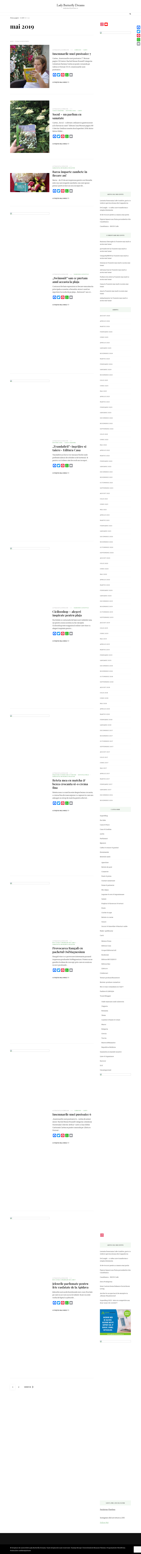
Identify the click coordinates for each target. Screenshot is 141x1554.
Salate (103, 899)
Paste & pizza (106, 876)
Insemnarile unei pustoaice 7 (71, 54)
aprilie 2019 (105, 644)
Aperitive (105, 862)
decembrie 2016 (106, 795)
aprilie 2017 (105, 773)
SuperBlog (104, 816)
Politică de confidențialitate (20, 1551)
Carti (85, 50)
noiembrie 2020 (106, 542)
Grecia (104, 1034)
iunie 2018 (104, 698)
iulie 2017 (104, 757)
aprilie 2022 (105, 450)
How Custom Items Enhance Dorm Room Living (115, 1287)
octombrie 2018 (106, 676)
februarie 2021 (106, 526)
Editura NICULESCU (108, 959)
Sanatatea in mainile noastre (63, 168)
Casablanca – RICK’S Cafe (109, 226)
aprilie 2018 (105, 709)
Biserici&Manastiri (108, 1043)
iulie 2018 (104, 693)
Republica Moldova (108, 1047)
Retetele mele (83, 775)
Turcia (103, 1038)
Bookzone (105, 955)
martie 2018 (105, 714)
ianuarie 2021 (105, 531)
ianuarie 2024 (105, 369)
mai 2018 (103, 703)
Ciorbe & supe (106, 913)
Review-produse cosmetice (110, 982)
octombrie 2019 (106, 612)
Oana (102, 284)
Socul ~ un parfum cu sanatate (66, 116)
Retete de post (106, 867)
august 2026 (105, 316)
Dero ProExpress (106, 1282)
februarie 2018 (106, 719)
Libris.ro (78, 50)
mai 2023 (103, 391)
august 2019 (105, 623)
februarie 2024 (106, 364)
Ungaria (104, 1006)
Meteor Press (106, 941)
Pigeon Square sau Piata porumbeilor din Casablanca (115, 220)
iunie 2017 (104, 763)
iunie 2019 (104, 633)
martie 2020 (105, 585)
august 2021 (105, 493)
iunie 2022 (104, 439)
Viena (103, 1015)
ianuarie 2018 (105, 725)
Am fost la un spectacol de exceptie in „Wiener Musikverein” (114, 1294)
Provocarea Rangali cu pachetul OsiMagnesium (68, 950)
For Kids (103, 820)
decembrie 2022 (106, 418)
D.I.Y (101, 1065)
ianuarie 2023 (105, 412)
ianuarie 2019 (105, 660)
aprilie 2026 (105, 321)
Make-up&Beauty (106, 931)
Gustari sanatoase (108, 881)
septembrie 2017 (106, 746)
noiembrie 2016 (106, 800)
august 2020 (105, 558)
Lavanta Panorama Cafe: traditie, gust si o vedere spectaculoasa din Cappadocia (115, 202)
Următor (27, 1387)
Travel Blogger (105, 996)
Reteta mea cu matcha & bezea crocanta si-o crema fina (70, 783)
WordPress (121, 1548)
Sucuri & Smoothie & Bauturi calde (114, 926)
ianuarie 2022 (105, 466)
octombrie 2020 (106, 547)
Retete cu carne (107, 917)
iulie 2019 (104, 628)
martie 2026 (105, 326)
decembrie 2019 (106, 601)
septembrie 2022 (106, 429)
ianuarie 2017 (105, 790)
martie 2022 (105, 456)
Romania (104, 1011)
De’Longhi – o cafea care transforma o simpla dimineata (114, 209)
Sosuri (103, 922)
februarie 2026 (106, 332)
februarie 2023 (106, 407)
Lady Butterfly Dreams (70, 5)
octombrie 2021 (106, 483)
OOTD (102, 834)
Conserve (104, 872)
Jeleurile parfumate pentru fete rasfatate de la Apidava (70, 1285)
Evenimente (104, 852)
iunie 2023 (104, 386)
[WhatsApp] (138, 40)
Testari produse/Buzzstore (110, 978)
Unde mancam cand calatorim (112, 1002)
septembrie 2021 (106, 488)
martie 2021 (105, 520)
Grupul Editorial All (108, 950)
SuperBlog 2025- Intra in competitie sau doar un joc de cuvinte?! (115, 1301)
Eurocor (103, 1061)
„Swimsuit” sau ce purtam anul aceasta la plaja (70, 280)
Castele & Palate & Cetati (110, 1020)
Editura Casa (71, 110)
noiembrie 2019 (106, 606)
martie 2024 (105, 359)
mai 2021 (103, 509)
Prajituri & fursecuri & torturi (64, 775)
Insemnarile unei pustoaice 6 (71, 1114)
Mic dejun (105, 890)
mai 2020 (103, 574)
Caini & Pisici (105, 825)
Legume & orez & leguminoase (112, 894)
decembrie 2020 (106, 536)
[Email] (138, 44)
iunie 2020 (104, 569)
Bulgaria (104, 1029)
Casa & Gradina (58, 110)
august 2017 (105, 752)
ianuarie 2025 (105, 348)
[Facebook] (138, 27)
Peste (103, 908)
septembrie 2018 (106, 682)
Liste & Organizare (107, 1056)
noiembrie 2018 (106, 671)
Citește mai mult (60, 82)
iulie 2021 (104, 499)
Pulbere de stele (106, 277)
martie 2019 (105, 650)
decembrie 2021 (106, 472)
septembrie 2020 (107, 553)
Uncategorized (105, 1070)
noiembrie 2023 (106, 375)
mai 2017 (103, 768)
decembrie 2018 (106, 666)
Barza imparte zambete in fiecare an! (69, 173)
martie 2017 (105, 779)
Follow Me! (104, 1523)
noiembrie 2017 (106, 736)
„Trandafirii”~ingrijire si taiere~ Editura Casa (69, 448)
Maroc (103, 1024)
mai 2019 (103, 639)
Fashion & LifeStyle (81, 274)
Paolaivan (104, 1509)
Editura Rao (105, 964)
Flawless (111, 1509)
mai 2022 (103, 445)
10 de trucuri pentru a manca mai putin (114, 215)
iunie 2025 (104, 337)
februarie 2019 (106, 655)
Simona (103, 263)
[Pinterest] (138, 35)
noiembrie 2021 (106, 477)
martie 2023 (105, 402)
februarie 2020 (106, 590)
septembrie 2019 (106, 617)
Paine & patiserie (107, 885)
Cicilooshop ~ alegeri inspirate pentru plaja (67, 613)
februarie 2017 (106, 784)
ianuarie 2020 (106, 596)
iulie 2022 (104, 434)
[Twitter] (138, 31)
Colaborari (104, 973)
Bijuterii (103, 843)
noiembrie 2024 (106, 353)
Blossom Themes (100, 1548)
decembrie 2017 (106, 730)
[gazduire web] (115, 1311)
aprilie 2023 (105, 396)
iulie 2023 (104, 380)
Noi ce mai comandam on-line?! (64, 942)
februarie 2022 (106, 461)
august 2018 (105, 687)
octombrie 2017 (106, 741)
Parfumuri (104, 838)
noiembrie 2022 (106, 423)
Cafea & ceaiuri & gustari (109, 848)
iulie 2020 (104, 563)
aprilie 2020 (105, 580)
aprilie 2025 (105, 343)
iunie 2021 (104, 504)
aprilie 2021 (105, 515)
